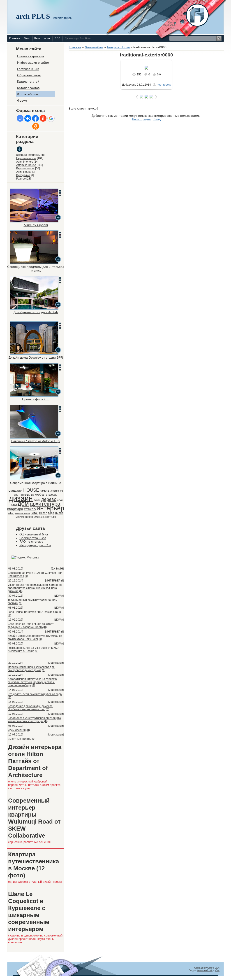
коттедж (50, 516)
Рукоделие (23, 175)
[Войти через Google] (51, 118)
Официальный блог (33, 534)
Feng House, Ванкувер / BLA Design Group (34, 612)
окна (12, 490)
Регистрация (42, 38)
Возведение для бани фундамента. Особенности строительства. (30, 708)
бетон (34, 513)
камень (45, 490)
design (29, 516)
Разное (21, 178)
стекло (30, 509)
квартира (15, 509)
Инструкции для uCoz (35, 545)
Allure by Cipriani (36, 225)
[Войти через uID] (20, 118)
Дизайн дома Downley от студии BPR (36, 357)
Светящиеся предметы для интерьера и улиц (35, 268)
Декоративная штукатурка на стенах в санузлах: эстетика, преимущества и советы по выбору (32, 682)
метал (43, 513)
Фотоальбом (94, 47)
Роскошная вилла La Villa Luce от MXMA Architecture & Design (33, 649)
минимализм (22, 513)
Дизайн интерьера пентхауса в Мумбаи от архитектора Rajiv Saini (35, 637)
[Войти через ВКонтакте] (27, 118)
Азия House (23, 171)
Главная (14, 38)
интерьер (50, 508)
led (61, 490)
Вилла (59, 513)
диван (37, 500)
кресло (53, 494)
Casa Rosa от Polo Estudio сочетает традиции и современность (31, 625)
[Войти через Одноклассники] (35, 126)
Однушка (39, 517)
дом (23, 503)
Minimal (20, 517)
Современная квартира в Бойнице (35, 483)
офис (11, 513)
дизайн (21, 498)
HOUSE (31, 490)
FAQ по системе (31, 541)
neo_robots (164, 84)
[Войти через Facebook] (35, 118)
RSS (57, 38)
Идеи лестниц (17, 730)
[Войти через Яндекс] (43, 118)
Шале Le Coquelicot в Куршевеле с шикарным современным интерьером (28, 911)
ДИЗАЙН (57, 568)
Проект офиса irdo (35, 399)
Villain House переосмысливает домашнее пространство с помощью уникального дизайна (35, 588)
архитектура (45, 504)
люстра (55, 490)
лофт (19, 490)
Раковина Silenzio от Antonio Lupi (35, 441)
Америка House (26, 165)
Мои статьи (55, 662)
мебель (41, 494)
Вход (27, 38)
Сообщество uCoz (32, 538)
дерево (48, 499)
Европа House (25, 168)
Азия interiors (24, 161)
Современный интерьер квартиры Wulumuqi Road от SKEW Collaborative (34, 818)
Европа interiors (26, 158)
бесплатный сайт (205, 970)
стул (59, 500)
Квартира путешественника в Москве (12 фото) (33, 865)
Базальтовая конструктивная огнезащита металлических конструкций (34, 720)
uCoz (217, 970)
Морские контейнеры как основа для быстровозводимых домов (31, 668)
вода (51, 513)
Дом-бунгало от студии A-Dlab (36, 312)
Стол (14, 504)
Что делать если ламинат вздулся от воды (35, 694)
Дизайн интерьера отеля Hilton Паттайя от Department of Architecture (34, 761)
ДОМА (59, 595)
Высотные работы (19, 738)
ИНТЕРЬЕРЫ (54, 580)
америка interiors (27, 154)
